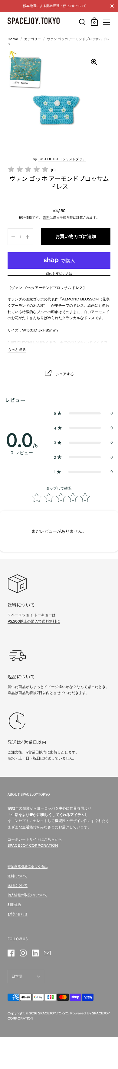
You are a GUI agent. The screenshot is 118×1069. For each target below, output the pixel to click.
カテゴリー (32, 39)
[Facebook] (11, 953)
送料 (46, 217)
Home (13, 39)
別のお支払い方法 (59, 274)
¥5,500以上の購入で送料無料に (34, 621)
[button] (83, 413)
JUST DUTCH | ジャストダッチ (62, 159)
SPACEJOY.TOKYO (53, 1013)
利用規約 (14, 904)
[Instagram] (23, 953)
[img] (28, 170)
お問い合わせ (18, 914)
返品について (18, 885)
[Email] (47, 953)
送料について (18, 876)
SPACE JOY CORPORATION (33, 845)
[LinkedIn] (35, 953)
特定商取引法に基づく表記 (28, 866)
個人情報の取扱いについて (28, 895)
